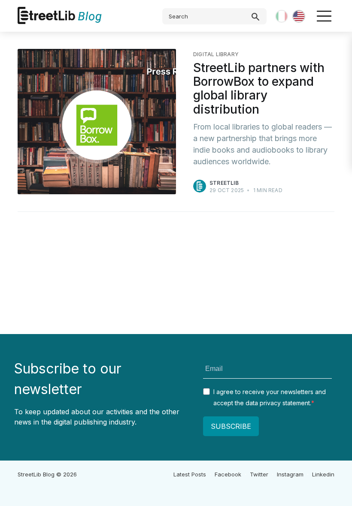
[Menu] (324, 16)
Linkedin (323, 474)
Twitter (259, 474)
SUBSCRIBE (231, 426)
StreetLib (224, 183)
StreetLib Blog (36, 474)
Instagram (290, 474)
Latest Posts (189, 474)
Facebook (228, 474)
